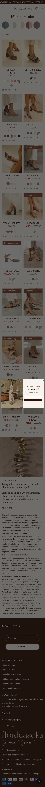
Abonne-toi (33, 400)
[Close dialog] (42, 380)
